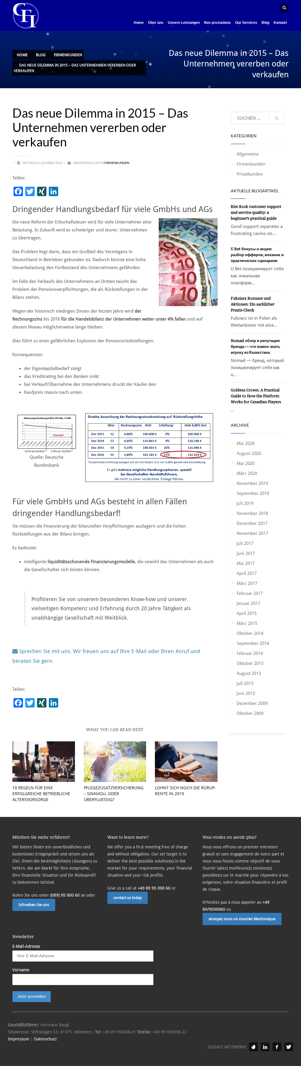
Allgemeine (248, 154)
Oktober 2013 (250, 663)
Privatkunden (250, 174)
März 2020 (247, 473)
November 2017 (252, 533)
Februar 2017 (250, 593)
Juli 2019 (245, 503)
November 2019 (252, 483)
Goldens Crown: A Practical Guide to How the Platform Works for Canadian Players (256, 396)
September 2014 (253, 643)
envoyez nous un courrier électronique (242, 919)
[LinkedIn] (265, 1046)
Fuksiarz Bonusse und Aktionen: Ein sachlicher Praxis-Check (253, 304)
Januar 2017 (248, 603)
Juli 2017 (245, 543)
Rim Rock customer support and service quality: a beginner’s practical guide (256, 212)
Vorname (20, 969)
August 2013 (249, 673)
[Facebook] (276, 1046)
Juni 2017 (246, 553)
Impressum (18, 1039)
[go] (276, 118)
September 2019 (253, 493)
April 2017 (247, 573)
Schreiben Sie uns (34, 904)
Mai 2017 (246, 563)
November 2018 (252, 513)
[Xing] (253, 1046)
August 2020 (249, 453)
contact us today (127, 897)
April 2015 (247, 613)
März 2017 (247, 583)
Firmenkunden (116, 163)
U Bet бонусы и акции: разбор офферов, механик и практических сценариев (257, 255)
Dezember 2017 (252, 523)
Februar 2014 (250, 653)
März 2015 (247, 623)
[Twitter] (288, 1046)
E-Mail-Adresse (26, 946)
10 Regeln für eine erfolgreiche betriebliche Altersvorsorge (41, 793)
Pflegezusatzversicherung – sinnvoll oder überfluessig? (113, 793)
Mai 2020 (246, 463)
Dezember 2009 (252, 703)
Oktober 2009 (250, 713)
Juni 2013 (246, 693)
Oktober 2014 (250, 633)
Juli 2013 (245, 683)
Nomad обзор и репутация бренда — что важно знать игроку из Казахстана (255, 346)
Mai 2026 (246, 443)
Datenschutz (45, 1039)
